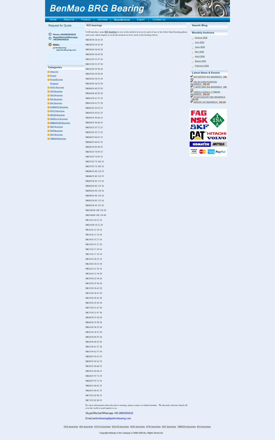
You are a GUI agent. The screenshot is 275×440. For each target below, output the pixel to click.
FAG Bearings (56, 95)
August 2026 (201, 38)
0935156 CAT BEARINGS (209, 102)
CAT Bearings (56, 91)
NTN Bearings (56, 131)
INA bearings (86, 426)
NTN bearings (153, 426)
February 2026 (202, 66)
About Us (54, 72)
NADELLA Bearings (59, 119)
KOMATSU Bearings (59, 107)
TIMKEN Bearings (58, 139)
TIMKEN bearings (186, 426)
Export (53, 76)
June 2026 (200, 47)
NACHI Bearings (57, 115)
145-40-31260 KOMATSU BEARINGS (203, 83)
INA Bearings (56, 103)
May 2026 (199, 52)
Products (54, 83)
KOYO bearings (102, 426)
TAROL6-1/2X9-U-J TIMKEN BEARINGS (205, 93)
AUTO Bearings (57, 87)
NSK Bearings (56, 127)
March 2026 (200, 61)
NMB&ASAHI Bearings (60, 123)
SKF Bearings (56, 135)
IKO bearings (94, 25)
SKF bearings (169, 426)
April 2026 (200, 56)
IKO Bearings (56, 99)
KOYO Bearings (57, 111)
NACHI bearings (120, 426)
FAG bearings (71, 426)
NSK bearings (137, 426)
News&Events (56, 80)
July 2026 (199, 42)
